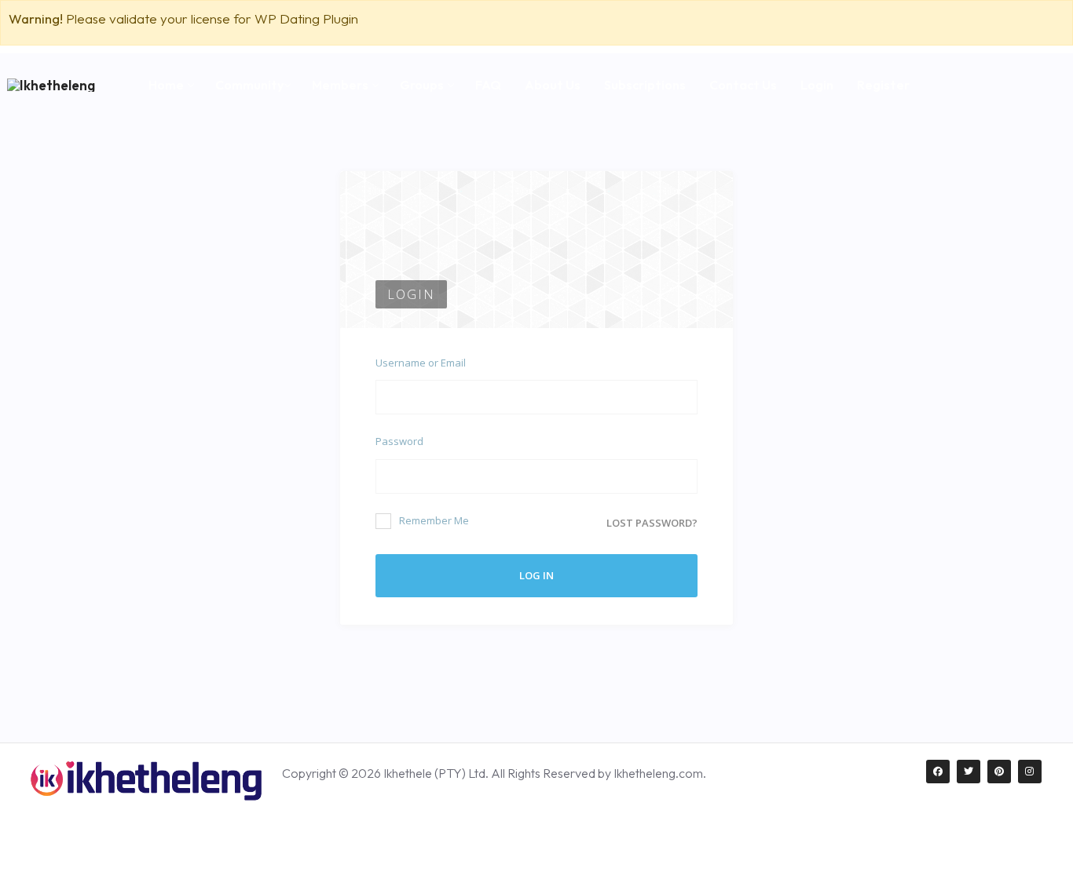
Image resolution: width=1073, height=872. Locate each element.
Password (399, 441)
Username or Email (420, 363)
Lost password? (652, 523)
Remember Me (434, 520)
